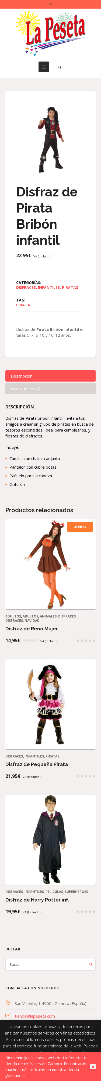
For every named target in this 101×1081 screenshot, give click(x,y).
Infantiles (49, 287)
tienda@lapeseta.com (35, 1016)
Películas (54, 891)
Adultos (13, 616)
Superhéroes (76, 891)
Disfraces (26, 287)
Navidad (32, 620)
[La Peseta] (51, 33)
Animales (48, 616)
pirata (23, 304)
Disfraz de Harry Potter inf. (37, 900)
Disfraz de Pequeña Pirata (36, 764)
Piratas (70, 287)
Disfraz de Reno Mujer (31, 628)
